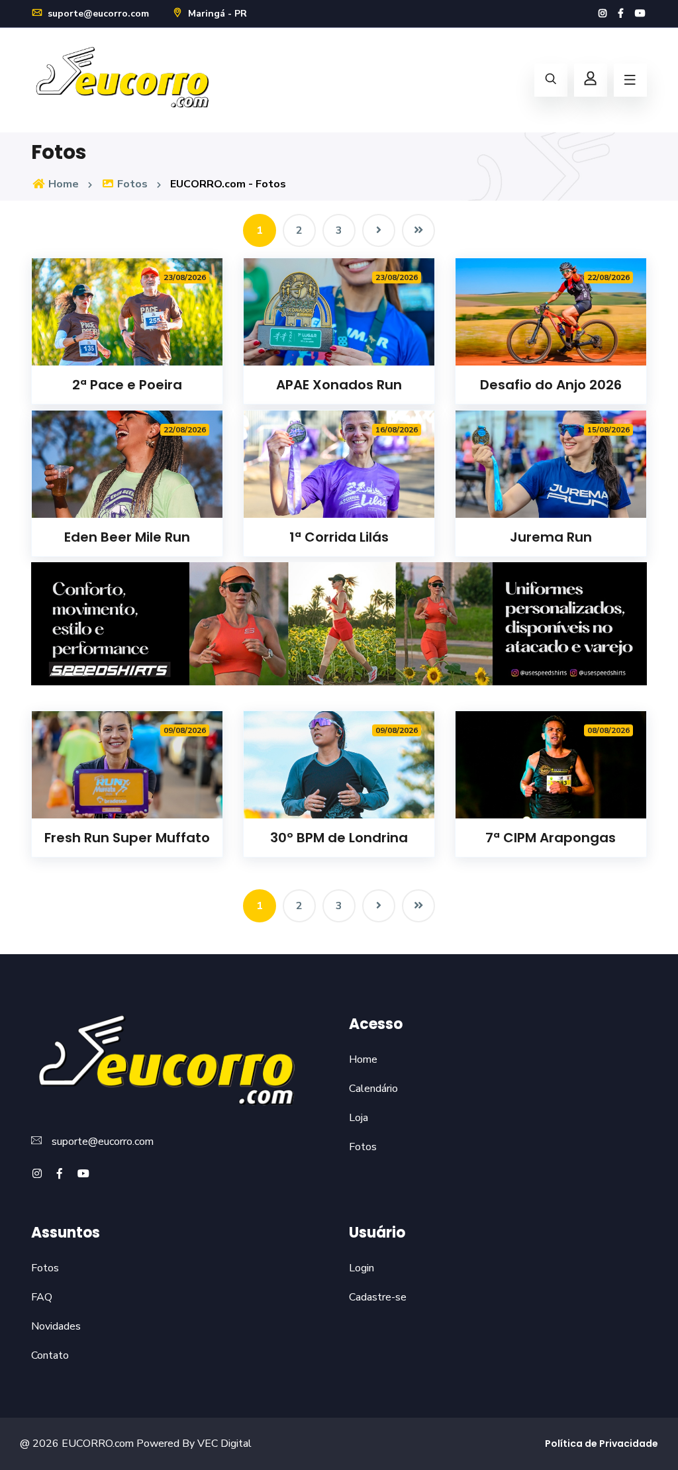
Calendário (373, 1088)
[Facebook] (620, 13)
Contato (50, 1355)
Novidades (56, 1326)
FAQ (41, 1297)
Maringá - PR (216, 13)
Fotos (131, 184)
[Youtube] (640, 13)
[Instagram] (602, 13)
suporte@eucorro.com (97, 13)
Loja (358, 1117)
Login (361, 1268)
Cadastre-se (378, 1297)
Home (62, 184)
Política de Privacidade (601, 1443)
